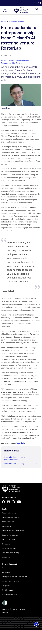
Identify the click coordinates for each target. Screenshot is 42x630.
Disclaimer (5, 612)
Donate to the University (10, 581)
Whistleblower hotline (9, 594)
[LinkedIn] (8, 501)
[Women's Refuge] (4, 605)
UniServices (6, 557)
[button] (39, 3)
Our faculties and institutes (11, 517)
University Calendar (9, 548)
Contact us (6, 568)
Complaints (6, 585)
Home (3, 22)
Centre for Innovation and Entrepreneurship (14, 458)
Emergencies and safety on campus (14, 577)
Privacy (22, 609)
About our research (8, 522)
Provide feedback (8, 590)
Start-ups (19, 63)
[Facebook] (3, 501)
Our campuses (7, 526)
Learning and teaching (10, 535)
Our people (6, 544)
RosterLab (20, 443)
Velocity (4, 60)
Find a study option (8, 539)
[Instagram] (13, 501)
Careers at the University (10, 553)
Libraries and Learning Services (13, 530)
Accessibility (5, 609)
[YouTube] (19, 501)
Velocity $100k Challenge (14, 463)
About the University (9, 513)
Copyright (15, 609)
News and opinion (16, 22)
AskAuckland (6, 572)
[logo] (21, 10)
